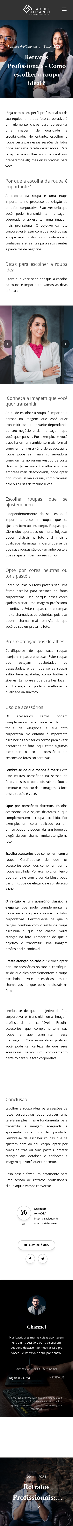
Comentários (39, 1245)
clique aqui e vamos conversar (28, 1185)
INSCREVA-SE (56, 1377)
